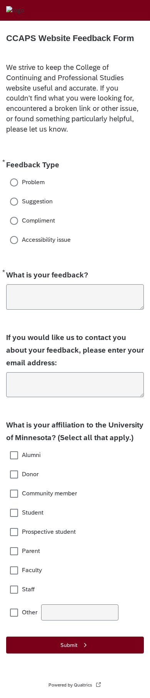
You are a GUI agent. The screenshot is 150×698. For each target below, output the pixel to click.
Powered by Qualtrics (70, 685)
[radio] (14, 182)
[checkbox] (14, 455)
